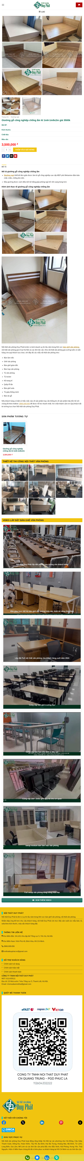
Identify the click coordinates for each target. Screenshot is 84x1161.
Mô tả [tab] (4, 167)
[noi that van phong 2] (42, 489)
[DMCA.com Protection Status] (8, 1130)
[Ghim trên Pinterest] (15, 156)
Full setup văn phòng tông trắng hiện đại (42, 892)
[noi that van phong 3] (15, 489)
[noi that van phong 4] (69, 472)
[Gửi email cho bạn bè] (11, 156)
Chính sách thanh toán (12, 972)
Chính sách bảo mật (11, 968)
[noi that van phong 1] (69, 489)
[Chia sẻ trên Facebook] (3, 156)
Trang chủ (5, 117)
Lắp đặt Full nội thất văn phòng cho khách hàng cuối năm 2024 (42, 658)
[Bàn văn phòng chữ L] (42, 506)
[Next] (78, 55)
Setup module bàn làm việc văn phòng (42, 846)
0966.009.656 (24, 404)
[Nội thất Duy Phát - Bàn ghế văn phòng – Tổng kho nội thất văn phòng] (42, 5)
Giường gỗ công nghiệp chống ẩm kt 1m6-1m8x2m (14, 450)
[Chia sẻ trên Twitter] (7, 156)
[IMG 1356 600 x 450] (15, 506)
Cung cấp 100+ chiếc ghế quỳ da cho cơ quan (42, 799)
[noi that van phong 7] (15, 472)
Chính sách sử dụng (12, 964)
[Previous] (6, 55)
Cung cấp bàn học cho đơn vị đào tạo (42, 752)
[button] (3, 4)
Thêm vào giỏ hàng (25, 150)
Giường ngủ (15, 117)
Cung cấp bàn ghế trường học (42, 705)
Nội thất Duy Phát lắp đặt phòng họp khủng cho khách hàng (42, 564)
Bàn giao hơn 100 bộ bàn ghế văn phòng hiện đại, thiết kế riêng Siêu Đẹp (42, 611)
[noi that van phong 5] (42, 472)
